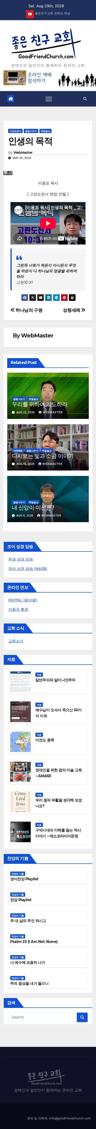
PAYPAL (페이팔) (22, 600)
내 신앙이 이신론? (33, 507)
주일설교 (45, 131)
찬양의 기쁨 (18, 873)
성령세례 (72, 310)
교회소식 (15, 641)
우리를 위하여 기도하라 (39, 404)
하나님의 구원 (29, 310)
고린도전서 (15, 131)
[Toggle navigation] (48, 99)
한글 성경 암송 (20, 559)
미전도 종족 (44, 740)
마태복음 (18, 450)
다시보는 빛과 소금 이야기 (43, 455)
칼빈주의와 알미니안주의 (55, 680)
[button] (85, 98)
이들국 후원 (18, 609)
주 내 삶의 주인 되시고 (28, 921)
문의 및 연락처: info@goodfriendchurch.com (59, 1118)
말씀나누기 (31, 131)
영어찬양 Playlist (24, 879)
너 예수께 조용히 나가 (27, 962)
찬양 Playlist (20, 900)
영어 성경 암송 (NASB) (27, 568)
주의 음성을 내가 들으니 (29, 983)
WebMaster (23, 152)
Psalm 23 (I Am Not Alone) (34, 941)
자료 (39, 674)
